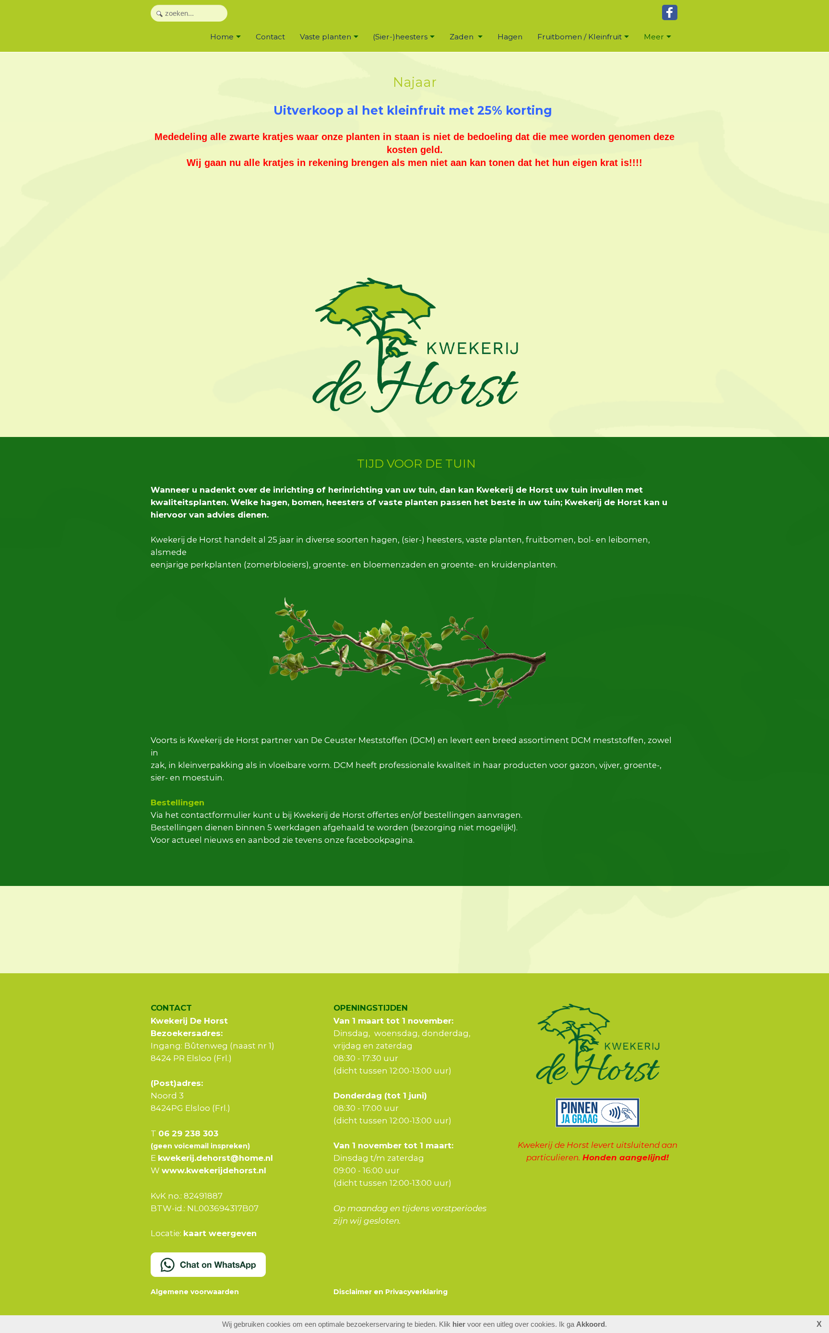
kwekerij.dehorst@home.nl (215, 1158)
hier (458, 1324)
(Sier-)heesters (400, 36)
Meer (654, 36)
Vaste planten (325, 36)
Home (222, 36)
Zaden (462, 36)
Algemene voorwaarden (195, 1291)
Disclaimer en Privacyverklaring (390, 1291)
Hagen (509, 36)
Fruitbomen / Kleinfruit (579, 36)
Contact (270, 36)
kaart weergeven (220, 1233)
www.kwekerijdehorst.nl (214, 1170)
